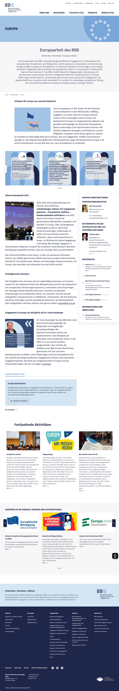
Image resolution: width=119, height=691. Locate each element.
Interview (46, 364)
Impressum (8, 668)
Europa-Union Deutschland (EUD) (91, 536)
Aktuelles (68, 3)
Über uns (44, 13)
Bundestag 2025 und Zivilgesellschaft (77, 624)
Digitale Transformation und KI (58, 622)
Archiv (51, 657)
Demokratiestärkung (55, 619)
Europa (52, 636)
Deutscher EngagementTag (79, 628)
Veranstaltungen (78, 3)
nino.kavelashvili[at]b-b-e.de (98, 218)
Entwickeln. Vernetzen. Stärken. (13, 616)
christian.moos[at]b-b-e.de (97, 251)
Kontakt (103, 3)
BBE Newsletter (98, 616)
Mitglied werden (31, 619)
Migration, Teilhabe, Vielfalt (57, 648)
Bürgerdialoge (48, 454)
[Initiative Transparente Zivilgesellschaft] (105, 679)
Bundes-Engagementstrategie (80, 637)
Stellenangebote (9, 631)
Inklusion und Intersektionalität (58, 642)
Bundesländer (9, 619)
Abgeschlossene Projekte (79, 645)
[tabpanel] (22, 169)
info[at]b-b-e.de (32, 676)
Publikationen (89, 3)
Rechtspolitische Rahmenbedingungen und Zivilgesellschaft (79, 618)
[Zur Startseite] (13, 7)
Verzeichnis (30, 616)
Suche (112, 3)
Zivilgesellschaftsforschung (57, 654)
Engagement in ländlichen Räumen (59, 630)
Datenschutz (17, 668)
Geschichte (8, 622)
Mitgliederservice (32, 622)
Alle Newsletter (10, 410)
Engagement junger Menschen (58, 633)
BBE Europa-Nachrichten (101, 619)
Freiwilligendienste (55, 639)
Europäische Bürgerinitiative (52, 536)
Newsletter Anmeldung (100, 631)
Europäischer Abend (14, 454)
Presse (97, 3)
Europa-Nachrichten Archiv (101, 628)
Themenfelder (76, 13)
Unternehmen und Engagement (58, 651)
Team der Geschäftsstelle (12, 628)
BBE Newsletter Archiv (100, 625)
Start (6, 94)
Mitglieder (59, 13)
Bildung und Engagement (57, 616)
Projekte (92, 13)
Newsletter (107, 13)
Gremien (7, 625)
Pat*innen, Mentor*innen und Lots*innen (80, 641)
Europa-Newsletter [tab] (14, 374)
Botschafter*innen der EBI (88, 454)
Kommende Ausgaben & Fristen (103, 622)
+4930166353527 (97, 216)
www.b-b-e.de (32, 678)
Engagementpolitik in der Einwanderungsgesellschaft (57, 626)
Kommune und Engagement (57, 645)
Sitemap (26, 668)
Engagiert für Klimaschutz (79, 634)
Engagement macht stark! (79, 631)
